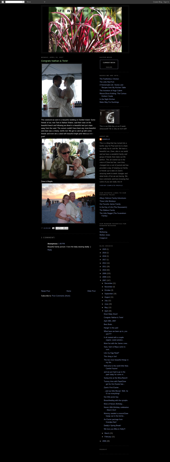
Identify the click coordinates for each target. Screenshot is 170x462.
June (107, 304)
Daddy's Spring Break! (112, 426)
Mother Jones (105, 235)
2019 (104, 253)
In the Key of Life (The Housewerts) (113, 207)
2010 (104, 270)
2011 (104, 267)
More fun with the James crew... (116, 343)
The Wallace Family (107, 210)
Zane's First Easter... (112, 387)
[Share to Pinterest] (67, 228)
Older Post (91, 291)
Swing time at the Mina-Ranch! (116, 378)
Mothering (103, 232)
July (106, 301)
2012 (104, 263)
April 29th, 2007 (110, 321)
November (109, 287)
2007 (104, 280)
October (108, 290)
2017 (104, 260)
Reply (50, 250)
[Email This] (57, 228)
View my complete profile (111, 185)
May (106, 307)
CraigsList (103, 238)
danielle (106, 139)
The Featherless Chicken (109, 79)
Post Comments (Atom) (61, 296)
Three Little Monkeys (108, 201)
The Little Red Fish (107, 82)
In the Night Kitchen (107, 99)
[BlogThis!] (59, 228)
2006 (104, 441)
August (107, 297)
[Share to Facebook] (64, 228)
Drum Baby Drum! (111, 314)
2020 (104, 249)
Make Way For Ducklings (109, 102)
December (109, 283)
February (108, 437)
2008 (104, 277)
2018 (104, 256)
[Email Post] (53, 228)
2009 (104, 273)
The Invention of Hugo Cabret (111, 91)
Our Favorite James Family (110, 204)
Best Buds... (109, 324)
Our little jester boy (111, 397)
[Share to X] (62, 228)
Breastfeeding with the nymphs (116, 400)
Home (69, 291)
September (109, 294)
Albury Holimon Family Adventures (113, 198)
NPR (101, 229)
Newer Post (45, 291)
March (107, 433)
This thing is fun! (110, 356)
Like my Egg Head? (111, 353)
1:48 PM (61, 244)
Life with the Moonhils (85, 11)
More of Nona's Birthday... (114, 404)
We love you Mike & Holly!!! (114, 429)
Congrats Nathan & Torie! (113, 317)
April (107, 311)
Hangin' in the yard (111, 328)
